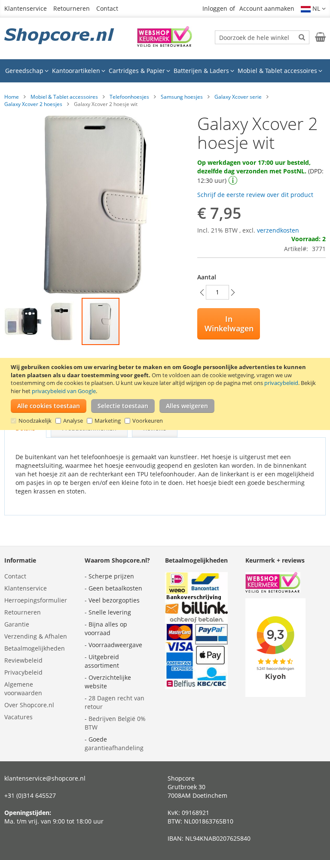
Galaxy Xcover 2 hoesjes (33, 104)
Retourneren (71, 8)
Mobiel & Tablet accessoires (64, 96)
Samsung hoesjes (182, 96)
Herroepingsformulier (35, 600)
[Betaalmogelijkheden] (196, 686)
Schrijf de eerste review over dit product (255, 195)
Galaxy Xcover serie (238, 96)
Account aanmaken (266, 8)
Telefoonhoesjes (129, 96)
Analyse (73, 420)
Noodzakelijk (35, 420)
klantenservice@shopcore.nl (45, 778)
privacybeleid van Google (64, 391)
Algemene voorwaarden (23, 688)
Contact (107, 8)
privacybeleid (281, 383)
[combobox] (262, 37)
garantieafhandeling (114, 748)
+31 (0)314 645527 (30, 795)
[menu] (165, 70)
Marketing (108, 420)
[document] (166, 394)
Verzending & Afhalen (35, 636)
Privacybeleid (23, 672)
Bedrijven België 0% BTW (115, 723)
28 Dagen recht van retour (114, 702)
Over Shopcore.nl (29, 705)
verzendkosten (278, 230)
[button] (313, 8)
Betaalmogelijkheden (34, 648)
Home (11, 96)
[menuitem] (26, 70)
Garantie (16, 624)
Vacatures (18, 717)
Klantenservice (25, 8)
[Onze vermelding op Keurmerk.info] (164, 44)
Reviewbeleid (23, 660)
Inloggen (214, 8)
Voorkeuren (147, 420)
